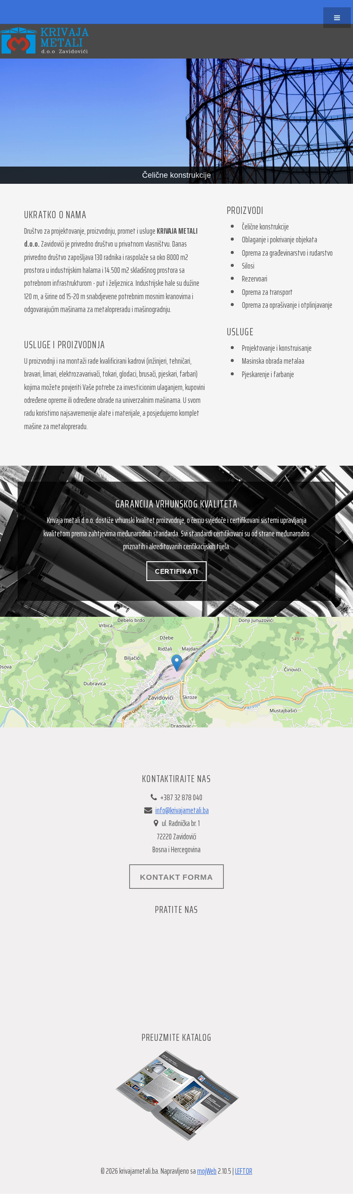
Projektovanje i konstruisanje (277, 348)
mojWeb (207, 1171)
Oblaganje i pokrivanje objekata (279, 239)
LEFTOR (243, 1171)
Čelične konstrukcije (265, 226)
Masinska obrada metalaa (273, 361)
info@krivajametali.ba (182, 810)
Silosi (248, 266)
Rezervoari (254, 278)
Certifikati (176, 571)
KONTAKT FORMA (176, 877)
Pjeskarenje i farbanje (268, 374)
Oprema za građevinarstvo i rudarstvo (287, 253)
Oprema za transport (267, 292)
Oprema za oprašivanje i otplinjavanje (287, 305)
